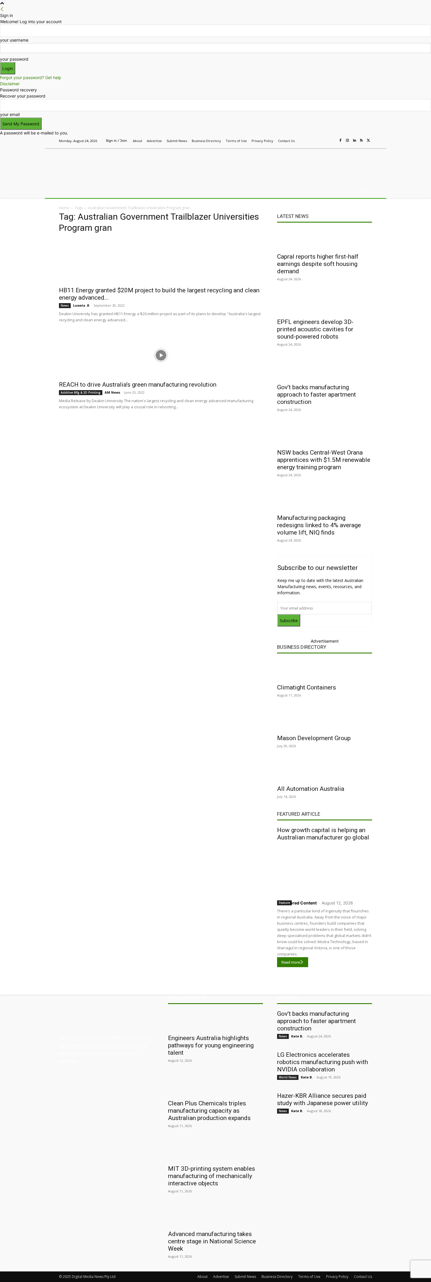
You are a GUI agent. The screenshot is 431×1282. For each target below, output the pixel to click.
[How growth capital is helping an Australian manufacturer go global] (324, 869)
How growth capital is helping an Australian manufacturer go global (323, 834)
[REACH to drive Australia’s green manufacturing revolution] (161, 355)
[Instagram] (347, 140)
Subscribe (289, 620)
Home (64, 207)
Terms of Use (309, 1276)
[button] (365, 191)
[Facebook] (340, 140)
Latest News (292, 216)
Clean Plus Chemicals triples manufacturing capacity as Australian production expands (209, 1110)
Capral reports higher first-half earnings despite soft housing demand (318, 264)
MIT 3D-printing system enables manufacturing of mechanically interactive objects (211, 1176)
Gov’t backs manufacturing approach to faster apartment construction (316, 394)
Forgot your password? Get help (30, 77)
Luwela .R (81, 305)
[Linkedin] (354, 140)
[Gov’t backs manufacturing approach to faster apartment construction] (324, 369)
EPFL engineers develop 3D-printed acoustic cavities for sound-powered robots (315, 329)
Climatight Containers (306, 687)
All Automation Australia (310, 788)
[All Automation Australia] (324, 771)
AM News (112, 392)
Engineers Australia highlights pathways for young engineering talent (211, 1045)
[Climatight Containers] (324, 670)
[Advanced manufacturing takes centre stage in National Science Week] (215, 1216)
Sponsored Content (297, 902)
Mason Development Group (314, 738)
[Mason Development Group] (324, 720)
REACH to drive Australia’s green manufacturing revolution (137, 384)
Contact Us (363, 1276)
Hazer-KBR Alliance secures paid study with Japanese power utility (322, 1099)
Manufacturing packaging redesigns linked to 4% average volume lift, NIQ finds (319, 525)
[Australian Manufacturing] (101, 165)
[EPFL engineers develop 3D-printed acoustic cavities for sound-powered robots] (324, 304)
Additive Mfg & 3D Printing (81, 392)
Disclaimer (10, 83)
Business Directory (301, 647)
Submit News (245, 1276)
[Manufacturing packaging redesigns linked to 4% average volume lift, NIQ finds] (324, 500)
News (65, 305)
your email (10, 114)
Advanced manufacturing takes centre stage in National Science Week (212, 1241)
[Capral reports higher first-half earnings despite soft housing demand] (324, 239)
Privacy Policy (337, 1276)
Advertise (221, 1276)
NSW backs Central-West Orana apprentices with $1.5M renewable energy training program (323, 460)
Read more (290, 962)
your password (14, 59)
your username (14, 39)
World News (288, 1077)
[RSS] (361, 140)
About (202, 1276)
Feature (284, 903)
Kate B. (297, 1036)
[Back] (2, 9)
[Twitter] (368, 140)
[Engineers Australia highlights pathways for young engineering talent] (215, 1020)
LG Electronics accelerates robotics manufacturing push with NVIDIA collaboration (322, 1062)
